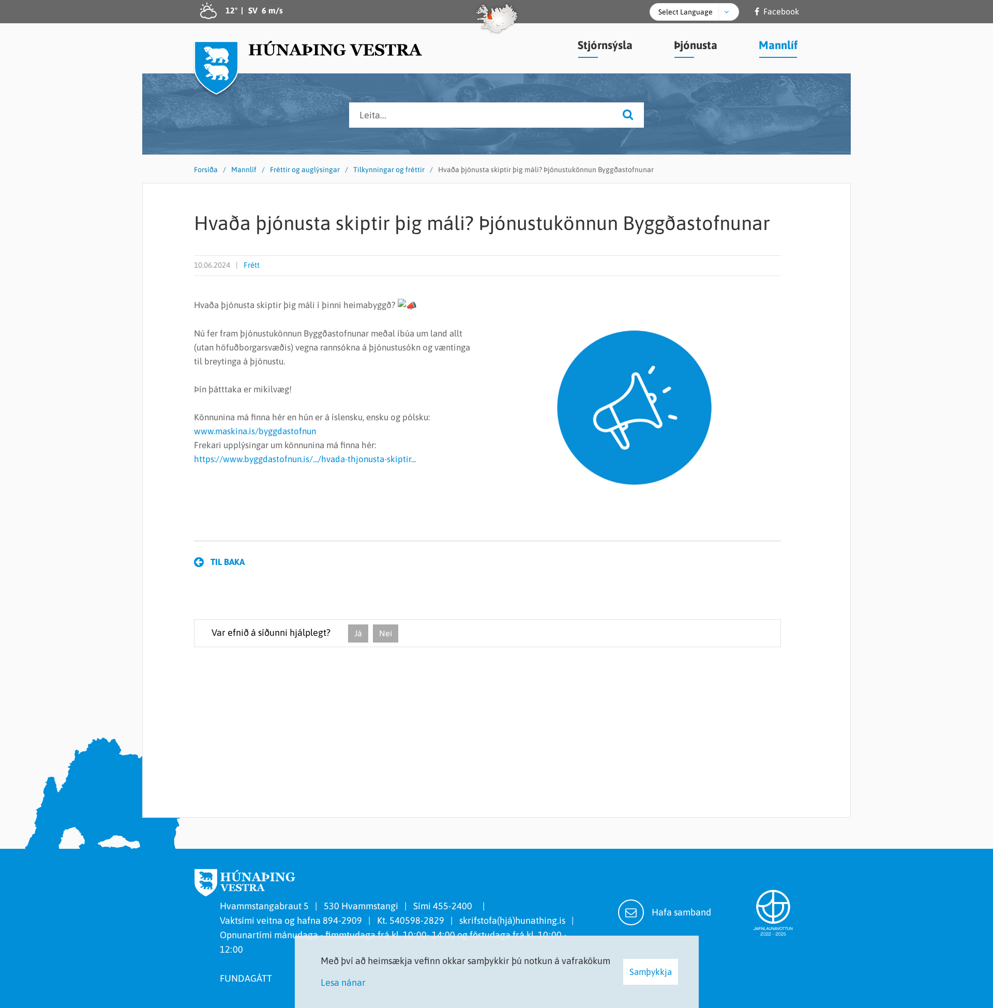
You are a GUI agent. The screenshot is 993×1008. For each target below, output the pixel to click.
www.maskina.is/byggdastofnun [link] (255, 431)
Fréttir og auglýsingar (305, 169)
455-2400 (454, 905)
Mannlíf (244, 169)
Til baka (227, 562)
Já (358, 633)
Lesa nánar (343, 982)
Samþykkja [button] (650, 972)
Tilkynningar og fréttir (389, 169)
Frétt (252, 265)
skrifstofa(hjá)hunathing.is (512, 920)
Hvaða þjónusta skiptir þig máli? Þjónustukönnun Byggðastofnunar (546, 169)
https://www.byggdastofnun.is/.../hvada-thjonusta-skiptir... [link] (305, 459)
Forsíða (206, 169)
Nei (385, 633)
